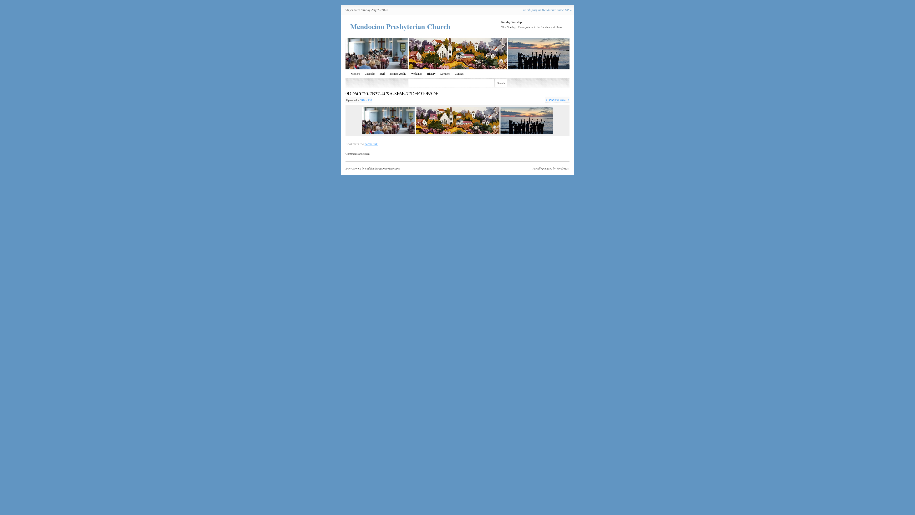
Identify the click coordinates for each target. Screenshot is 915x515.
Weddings (416, 73)
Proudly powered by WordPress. (551, 168)
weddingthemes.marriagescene (382, 168)
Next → (564, 99)
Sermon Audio (398, 73)
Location (445, 73)
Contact (459, 73)
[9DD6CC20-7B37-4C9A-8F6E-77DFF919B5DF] (457, 120)
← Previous (552, 99)
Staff (382, 73)
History (431, 73)
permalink (371, 144)
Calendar (370, 73)
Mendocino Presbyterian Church (400, 26)
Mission (355, 73)
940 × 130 (366, 100)
